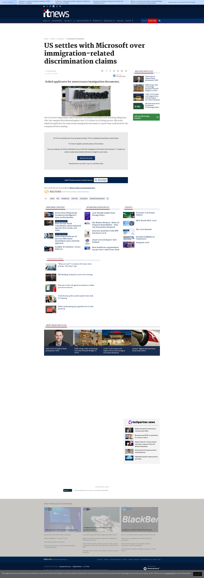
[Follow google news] (119, 75)
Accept (197, 574)
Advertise (137, 559)
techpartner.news (65, 566)
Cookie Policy (170, 573)
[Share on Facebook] (110, 71)
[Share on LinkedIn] (114, 71)
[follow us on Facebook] (50, 6)
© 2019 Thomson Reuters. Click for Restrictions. (76, 192)
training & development (97, 198)
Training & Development (75, 39)
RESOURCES (108, 21)
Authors (124, 559)
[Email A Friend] (122, 71)
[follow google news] (53, 6)
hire (58, 198)
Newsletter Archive (146, 559)
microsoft (75, 198)
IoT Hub (86, 566)
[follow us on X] (47, 6)
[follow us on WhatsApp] (57, 6)
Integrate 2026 (142, 243)
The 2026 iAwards (144, 229)
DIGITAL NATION (83, 21)
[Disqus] (82, 385)
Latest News (7, 2)
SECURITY (67, 21)
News (53, 39)
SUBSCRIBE (152, 21)
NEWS (45, 21)
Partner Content (55, 207)
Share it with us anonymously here (82, 188)
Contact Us (100, 559)
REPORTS (96, 21)
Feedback (130, 559)
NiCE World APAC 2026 (146, 221)
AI (74, 21)
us (107, 198)
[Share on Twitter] (107, 71)
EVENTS (128, 21)
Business (61, 39)
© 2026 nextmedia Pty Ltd (59, 559)
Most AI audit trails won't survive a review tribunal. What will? (91, 490)
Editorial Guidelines (115, 559)
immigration (65, 198)
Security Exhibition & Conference (145, 238)
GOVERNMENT (57, 21)
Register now (86, 158)
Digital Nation (77, 566)
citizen (52, 198)
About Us (106, 559)
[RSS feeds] (60, 6)
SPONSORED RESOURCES (97, 207)
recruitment (83, 198)
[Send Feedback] (118, 71)
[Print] (125, 71)
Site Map (155, 559)
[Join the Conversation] (102, 71)
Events (128, 207)
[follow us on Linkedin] (44, 6)
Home (46, 39)
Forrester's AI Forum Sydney (145, 214)
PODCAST (120, 21)
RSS (159, 559)
